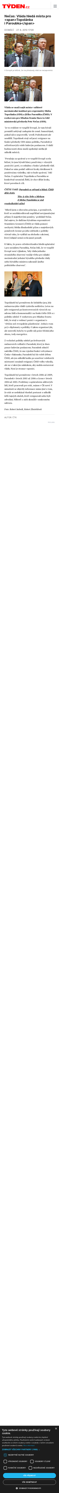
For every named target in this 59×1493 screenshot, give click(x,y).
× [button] (56, 1429)
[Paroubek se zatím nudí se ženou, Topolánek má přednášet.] (23, 284)
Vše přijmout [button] (29, 1475)
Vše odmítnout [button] (29, 1482)
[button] (29, 1449)
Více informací (29, 1445)
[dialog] (29, 1459)
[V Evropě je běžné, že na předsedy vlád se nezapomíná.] (23, 88)
